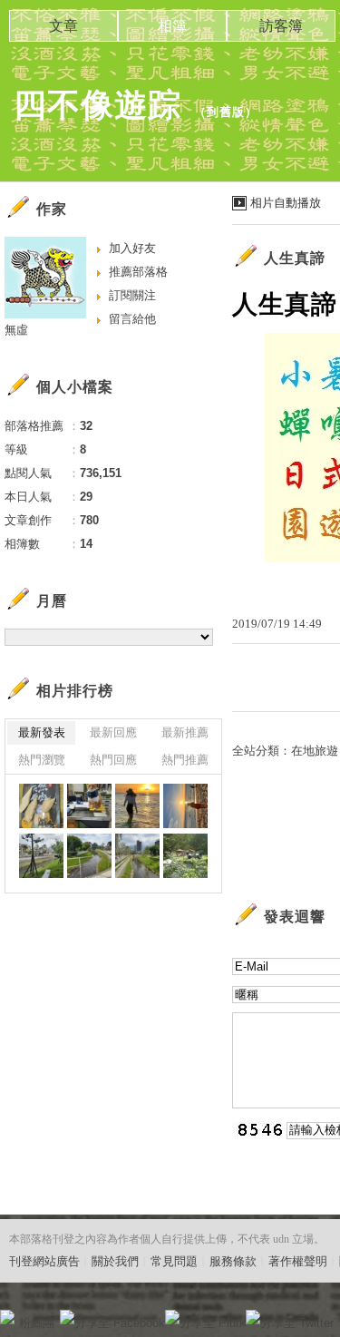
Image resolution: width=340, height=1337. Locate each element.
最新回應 (113, 732)
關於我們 (115, 1261)
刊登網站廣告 (44, 1261)
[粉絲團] (7, 1317)
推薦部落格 (138, 271)
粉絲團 (36, 1323)
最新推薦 (185, 732)
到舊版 (226, 112)
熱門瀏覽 (41, 759)
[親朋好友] (137, 806)
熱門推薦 (185, 759)
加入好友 (132, 248)
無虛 (16, 330)
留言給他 (132, 319)
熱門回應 (113, 759)
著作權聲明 (297, 1261)
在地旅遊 (314, 750)
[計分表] (137, 856)
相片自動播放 (285, 203)
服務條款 (233, 1261)
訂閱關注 (132, 295)
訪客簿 (281, 26)
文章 (63, 26)
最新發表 (41, 732)
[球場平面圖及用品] (41, 806)
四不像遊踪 (97, 104)
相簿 (172, 26)
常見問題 (174, 1261)
